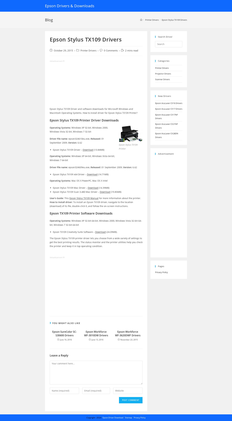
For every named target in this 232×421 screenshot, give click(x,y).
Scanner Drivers (162, 79)
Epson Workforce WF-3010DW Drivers (96, 333)
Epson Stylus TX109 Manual (83, 198)
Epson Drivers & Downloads (69, 5)
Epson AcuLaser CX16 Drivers (168, 103)
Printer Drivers (88, 50)
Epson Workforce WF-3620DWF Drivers (127, 333)
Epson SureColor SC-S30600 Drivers (64, 333)
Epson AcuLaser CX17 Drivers (168, 108)
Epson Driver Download (113, 417)
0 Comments (111, 50)
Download (88, 149)
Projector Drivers (163, 73)
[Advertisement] (96, 85)
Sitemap (128, 417)
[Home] (141, 19)
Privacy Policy (161, 272)
